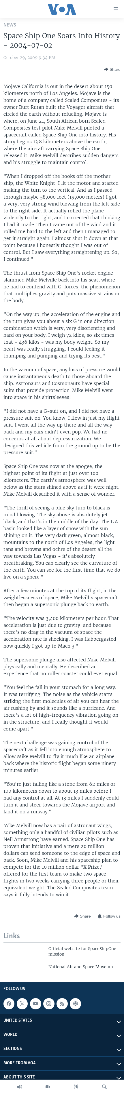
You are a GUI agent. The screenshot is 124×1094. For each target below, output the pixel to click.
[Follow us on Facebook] (8, 1003)
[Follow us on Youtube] (35, 1003)
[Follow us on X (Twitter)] (22, 1003)
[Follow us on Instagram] (48, 1003)
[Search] (104, 1087)
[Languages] (76, 1087)
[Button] (112, 69)
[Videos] (48, 1087)
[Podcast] (75, 1003)
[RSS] (62, 1003)
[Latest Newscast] (19, 1087)
